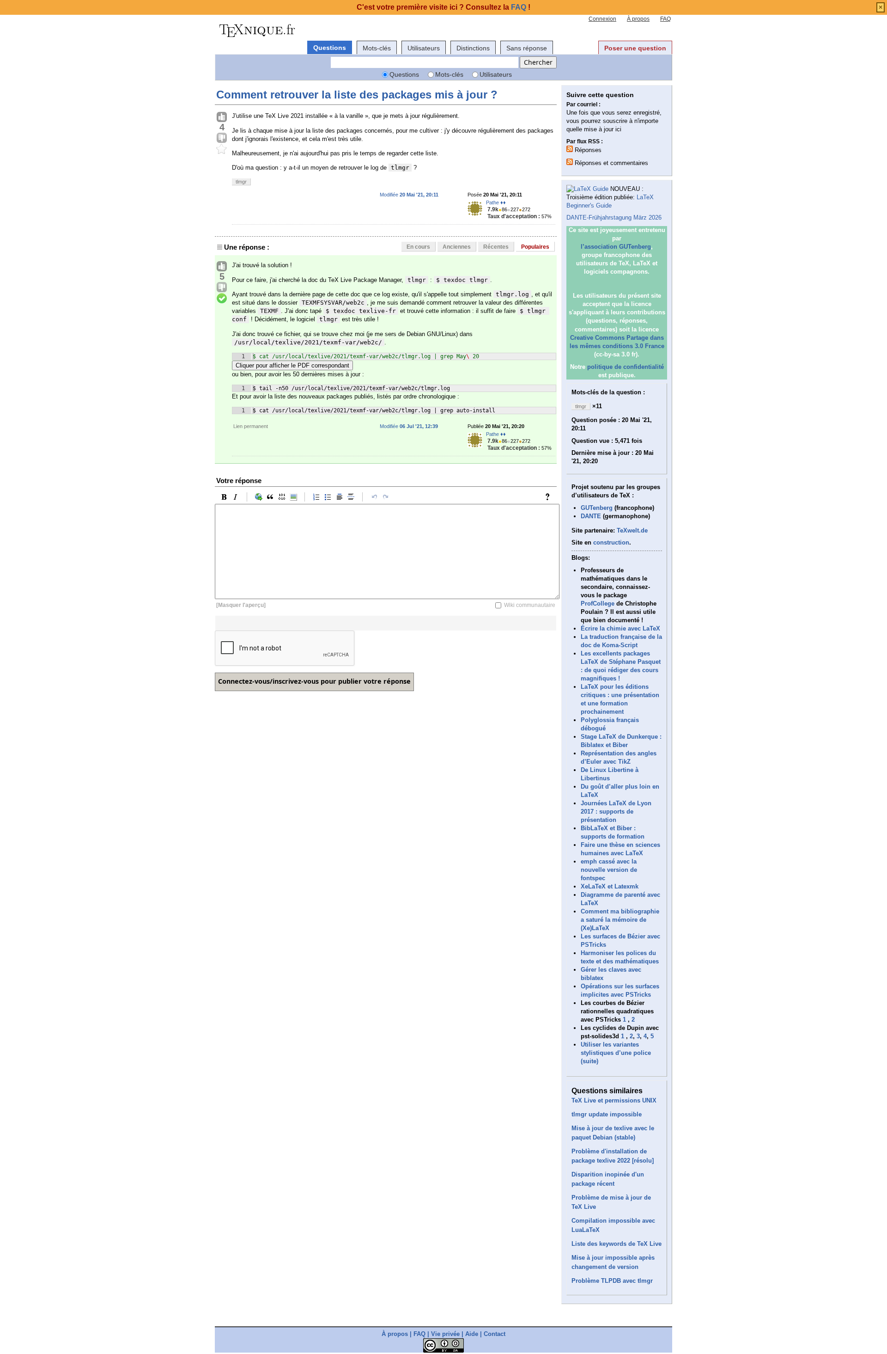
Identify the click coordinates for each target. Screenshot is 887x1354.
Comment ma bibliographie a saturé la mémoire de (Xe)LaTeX (620, 919)
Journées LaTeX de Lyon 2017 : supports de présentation (616, 811)
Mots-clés (377, 48)
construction (611, 542)
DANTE (591, 516)
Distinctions (473, 48)
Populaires (535, 247)
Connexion (602, 19)
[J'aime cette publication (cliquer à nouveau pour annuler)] (221, 117)
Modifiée (409, 194)
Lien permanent (250, 426)
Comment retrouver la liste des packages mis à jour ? (357, 94)
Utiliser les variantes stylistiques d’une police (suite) (616, 1053)
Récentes (496, 247)
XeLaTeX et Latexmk (609, 886)
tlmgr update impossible (606, 1114)
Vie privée (445, 1333)
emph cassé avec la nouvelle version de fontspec (609, 870)
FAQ (665, 19)
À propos (638, 19)
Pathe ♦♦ (496, 202)
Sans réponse (526, 48)
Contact (494, 1333)
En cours (418, 247)
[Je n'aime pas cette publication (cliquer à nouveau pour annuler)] (221, 138)
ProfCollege (597, 603)
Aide (471, 1333)
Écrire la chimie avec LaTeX (620, 628)
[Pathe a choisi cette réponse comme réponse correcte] (221, 298)
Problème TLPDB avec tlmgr (612, 1280)
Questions (329, 47)
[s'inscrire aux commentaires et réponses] (569, 162)
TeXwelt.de (632, 530)
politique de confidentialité (625, 366)
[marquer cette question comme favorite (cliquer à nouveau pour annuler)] (221, 149)
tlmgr (241, 181)
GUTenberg (597, 507)
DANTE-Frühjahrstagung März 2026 (614, 217)
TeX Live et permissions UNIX (613, 1100)
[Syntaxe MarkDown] (549, 497)
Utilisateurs (423, 48)
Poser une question (635, 48)
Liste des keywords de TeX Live (616, 1243)
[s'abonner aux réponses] (569, 149)
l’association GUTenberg (616, 246)
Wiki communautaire (529, 605)
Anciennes (457, 247)
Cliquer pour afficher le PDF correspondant (292, 365)
